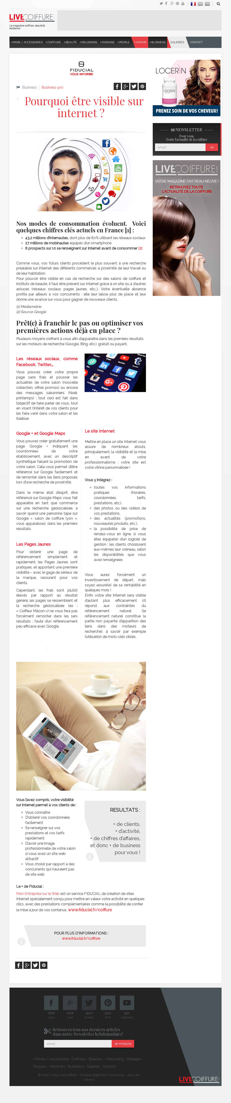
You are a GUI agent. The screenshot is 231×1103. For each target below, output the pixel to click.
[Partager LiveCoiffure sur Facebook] (168, 4)
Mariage (108, 42)
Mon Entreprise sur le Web (38, 893)
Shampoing (116, 1075)
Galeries (177, 42)
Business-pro (52, 87)
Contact (196, 42)
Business (158, 42)
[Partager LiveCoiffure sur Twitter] (162, 4)
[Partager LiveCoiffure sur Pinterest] (184, 4)
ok (212, 147)
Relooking (89, 42)
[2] (140, 248)
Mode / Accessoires (27, 42)
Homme (141, 42)
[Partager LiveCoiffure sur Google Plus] (173, 4)
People (124, 42)
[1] (128, 230)
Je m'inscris (123, 1044)
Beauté (71, 42)
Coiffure (54, 42)
